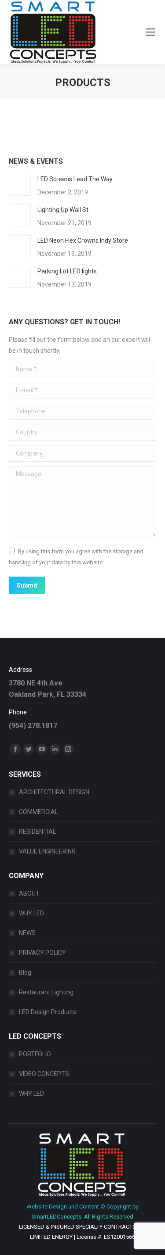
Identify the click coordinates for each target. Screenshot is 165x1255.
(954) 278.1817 (33, 725)
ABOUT (29, 893)
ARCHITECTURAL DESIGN (54, 792)
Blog (25, 972)
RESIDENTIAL (37, 831)
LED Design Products (47, 1011)
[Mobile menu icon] (150, 32)
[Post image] (20, 185)
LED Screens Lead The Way (75, 179)
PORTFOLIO (35, 1054)
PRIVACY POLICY (42, 952)
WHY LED (31, 913)
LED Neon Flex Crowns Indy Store (82, 240)
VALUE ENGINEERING (47, 851)
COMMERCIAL (38, 811)
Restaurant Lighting (46, 992)
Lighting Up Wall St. (63, 209)
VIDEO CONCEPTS (44, 1073)
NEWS (27, 932)
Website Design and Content (62, 1206)
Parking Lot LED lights (67, 271)
